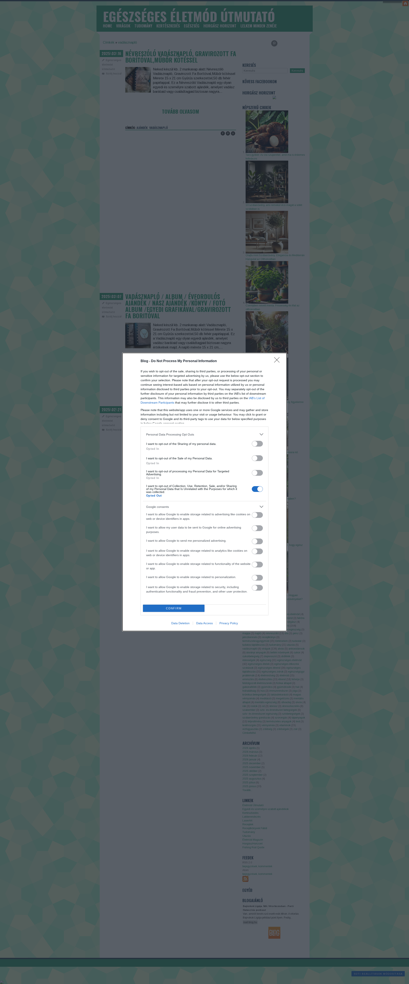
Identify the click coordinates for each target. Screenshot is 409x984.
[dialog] (204, 492)
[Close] (278, 361)
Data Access (204, 623)
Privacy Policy (228, 623)
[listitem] (204, 434)
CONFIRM (174, 608)
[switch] (257, 444)
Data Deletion (180, 623)
